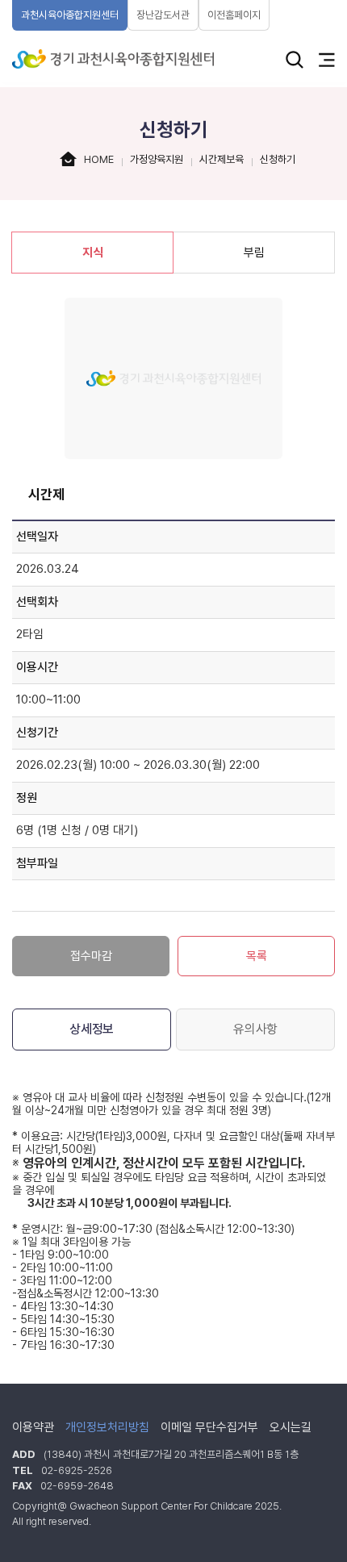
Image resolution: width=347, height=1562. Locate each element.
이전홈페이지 (234, 15)
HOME (99, 159)
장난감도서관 (163, 15)
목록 (256, 956)
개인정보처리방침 (107, 1427)
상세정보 (91, 1029)
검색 (294, 60)
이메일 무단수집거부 (209, 1427)
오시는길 (290, 1427)
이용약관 (33, 1427)
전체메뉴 (327, 60)
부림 (254, 252)
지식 (92, 252)
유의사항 (255, 1029)
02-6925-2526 (76, 1470)
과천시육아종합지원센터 (70, 15)
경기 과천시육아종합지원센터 (113, 59)
